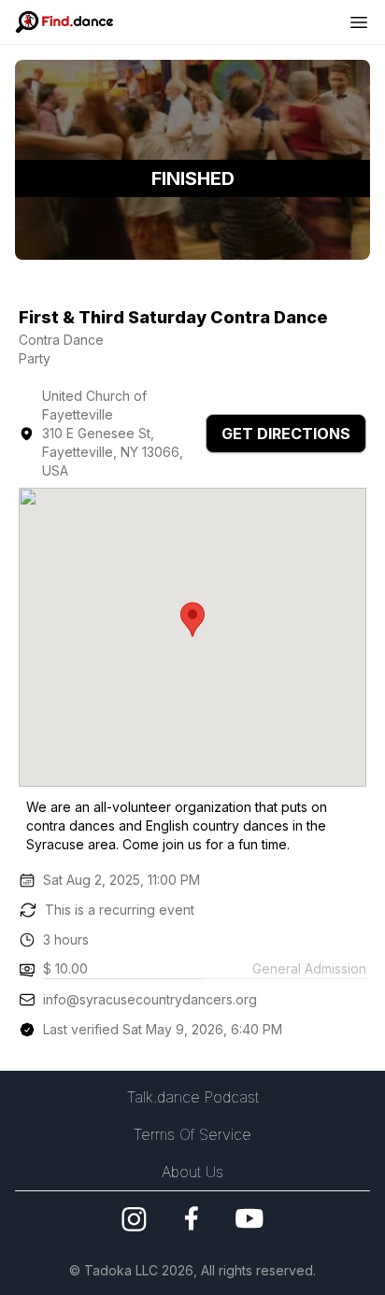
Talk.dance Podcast (193, 1097)
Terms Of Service (192, 1134)
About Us (192, 1171)
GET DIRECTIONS (285, 433)
